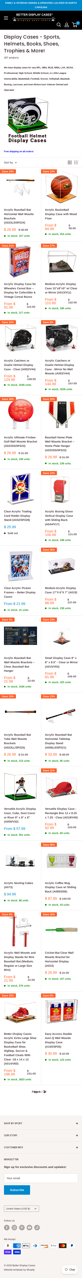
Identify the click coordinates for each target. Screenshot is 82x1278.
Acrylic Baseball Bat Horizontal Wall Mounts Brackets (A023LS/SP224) (19, 216)
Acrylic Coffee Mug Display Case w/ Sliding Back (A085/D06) (60, 887)
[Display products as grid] (69, 162)
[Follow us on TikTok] (37, 1227)
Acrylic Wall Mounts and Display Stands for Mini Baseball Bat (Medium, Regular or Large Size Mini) (20, 961)
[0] (74, 24)
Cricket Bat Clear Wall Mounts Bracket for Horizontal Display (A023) (59, 959)
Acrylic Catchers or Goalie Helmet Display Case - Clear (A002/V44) (20, 365)
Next (37, 1091)
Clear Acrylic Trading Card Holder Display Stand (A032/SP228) (17, 515)
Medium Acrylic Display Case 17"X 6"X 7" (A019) (61, 590)
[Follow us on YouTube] (29, 1227)
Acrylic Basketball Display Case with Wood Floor (61, 214)
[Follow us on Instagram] (14, 1227)
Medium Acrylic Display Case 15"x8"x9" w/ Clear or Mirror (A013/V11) (61, 288)
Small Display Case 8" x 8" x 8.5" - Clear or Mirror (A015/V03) (61, 662)
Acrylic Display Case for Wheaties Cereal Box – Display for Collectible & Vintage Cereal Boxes (20, 290)
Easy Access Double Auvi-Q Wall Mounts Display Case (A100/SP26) (58, 1040)
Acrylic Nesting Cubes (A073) (18, 885)
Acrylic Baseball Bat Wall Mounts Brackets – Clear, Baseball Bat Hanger (19, 664)
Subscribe (17, 1190)
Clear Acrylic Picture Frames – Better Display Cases (20, 592)
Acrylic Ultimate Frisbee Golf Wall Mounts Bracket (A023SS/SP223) (20, 441)
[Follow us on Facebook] (7, 1227)
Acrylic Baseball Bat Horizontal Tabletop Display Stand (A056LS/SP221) (58, 741)
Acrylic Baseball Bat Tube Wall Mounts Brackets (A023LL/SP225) (17, 741)
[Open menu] (6, 17)
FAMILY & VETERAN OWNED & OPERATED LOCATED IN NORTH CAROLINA (41, 5)
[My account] (67, 25)
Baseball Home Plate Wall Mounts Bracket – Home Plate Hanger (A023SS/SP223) (59, 444)
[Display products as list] (76, 162)
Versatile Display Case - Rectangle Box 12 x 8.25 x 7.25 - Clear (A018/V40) (61, 813)
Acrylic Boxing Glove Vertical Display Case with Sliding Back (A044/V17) (59, 518)
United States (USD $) (18, 1208)
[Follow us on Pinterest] (22, 1227)
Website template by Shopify (19, 1269)
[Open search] (59, 25)
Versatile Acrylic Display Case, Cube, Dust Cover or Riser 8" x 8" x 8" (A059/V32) (20, 815)
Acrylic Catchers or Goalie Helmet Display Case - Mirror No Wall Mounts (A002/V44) (59, 367)
